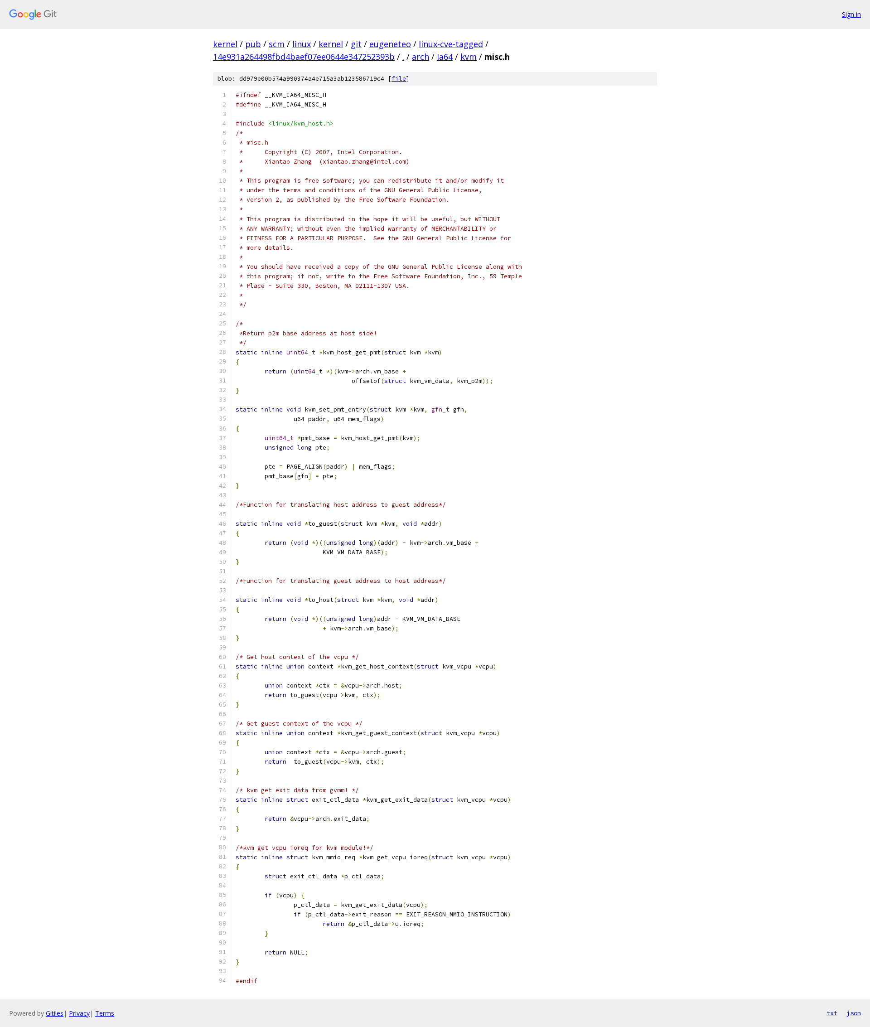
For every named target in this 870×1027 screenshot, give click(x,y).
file (399, 78)
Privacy (79, 1013)
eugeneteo (390, 44)
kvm (468, 56)
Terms (104, 1013)
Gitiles (54, 1013)
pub (253, 44)
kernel (225, 44)
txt (831, 1013)
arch (420, 56)
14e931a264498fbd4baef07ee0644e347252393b (304, 56)
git (356, 44)
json (853, 1013)
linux (301, 44)
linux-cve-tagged (451, 44)
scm (277, 44)
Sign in (851, 14)
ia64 (445, 56)
